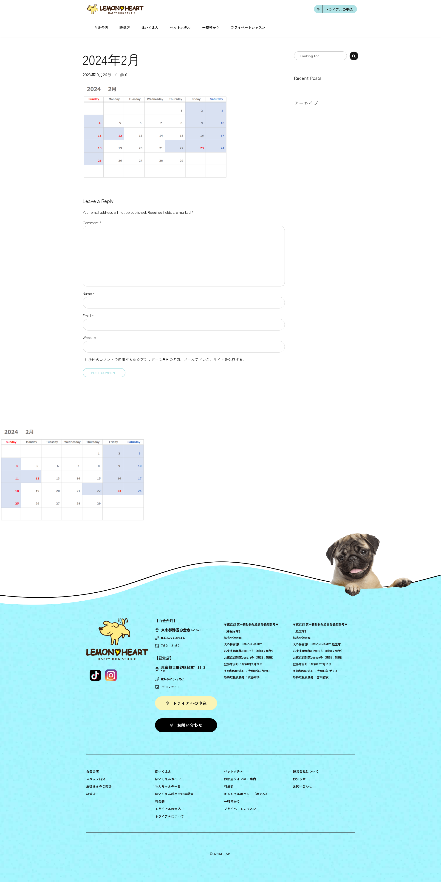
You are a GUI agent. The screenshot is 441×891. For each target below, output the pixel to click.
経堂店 (124, 27)
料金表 (160, 801)
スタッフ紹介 (95, 779)
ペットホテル (180, 27)
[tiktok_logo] (95, 675)
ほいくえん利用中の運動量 (174, 793)
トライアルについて (169, 816)
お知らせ (299, 779)
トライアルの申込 (168, 808)
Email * (88, 315)
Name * (89, 293)
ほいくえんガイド (168, 779)
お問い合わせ (302, 786)
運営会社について (306, 771)
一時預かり (210, 27)
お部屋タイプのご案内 (240, 779)
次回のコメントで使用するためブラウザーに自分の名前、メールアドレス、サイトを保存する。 (167, 359)
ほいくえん (149, 27)
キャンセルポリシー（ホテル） (246, 793)
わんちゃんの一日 (168, 786)
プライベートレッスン (248, 27)
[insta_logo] (111, 675)
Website (89, 337)
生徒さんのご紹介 (99, 786)
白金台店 (101, 27)
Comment (92, 222)
